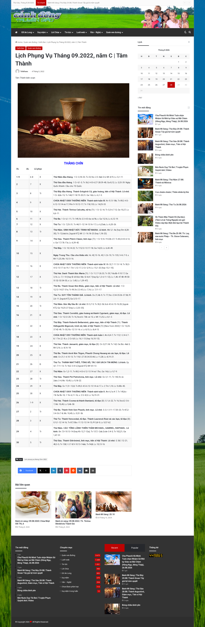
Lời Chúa (55, 32)
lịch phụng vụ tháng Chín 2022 (36, 459)
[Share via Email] (86, 470)
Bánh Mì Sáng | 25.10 (105, 514)
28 (171, 85)
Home (19, 42)
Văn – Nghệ (95, 32)
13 (164, 73)
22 (178, 79)
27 (164, 85)
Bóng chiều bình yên (164, 155)
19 (156, 79)
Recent (114, 548)
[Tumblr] (60, 470)
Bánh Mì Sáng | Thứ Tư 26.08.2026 (170, 204)
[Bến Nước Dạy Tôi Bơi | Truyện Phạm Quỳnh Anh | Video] (145, 171)
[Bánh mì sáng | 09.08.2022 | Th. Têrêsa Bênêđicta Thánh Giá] (73, 504)
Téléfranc (24, 71)
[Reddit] (73, 470)
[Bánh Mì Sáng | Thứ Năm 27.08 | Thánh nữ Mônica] (145, 183)
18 (149, 79)
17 (142, 79)
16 (186, 73)
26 (156, 85)
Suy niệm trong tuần (70, 591)
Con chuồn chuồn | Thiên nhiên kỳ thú (172, 192)
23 (186, 79)
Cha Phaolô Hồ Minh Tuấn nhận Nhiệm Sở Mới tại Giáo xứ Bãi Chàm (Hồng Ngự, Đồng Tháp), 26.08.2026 (171, 118)
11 (149, 73)
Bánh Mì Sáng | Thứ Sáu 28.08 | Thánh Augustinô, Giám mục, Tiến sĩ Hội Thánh (78, 3)
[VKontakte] (80, 470)
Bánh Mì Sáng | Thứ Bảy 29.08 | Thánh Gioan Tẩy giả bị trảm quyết (133, 578)
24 (142, 85)
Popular (134, 548)
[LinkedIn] (53, 470)
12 (156, 73)
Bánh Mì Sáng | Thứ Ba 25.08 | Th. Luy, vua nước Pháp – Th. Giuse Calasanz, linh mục (172, 236)
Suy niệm (41, 32)
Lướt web (81, 32)
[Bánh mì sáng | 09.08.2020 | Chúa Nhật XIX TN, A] (33, 504)
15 (178, 73)
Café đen (42, 42)
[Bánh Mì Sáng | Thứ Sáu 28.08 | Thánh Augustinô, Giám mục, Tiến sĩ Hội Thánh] (145, 145)
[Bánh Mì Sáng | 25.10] (114, 501)
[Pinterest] (66, 470)
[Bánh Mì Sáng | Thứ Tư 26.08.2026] (145, 208)
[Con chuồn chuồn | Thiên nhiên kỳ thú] (145, 196)
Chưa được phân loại (70, 586)
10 (142, 73)
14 (171, 73)
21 (171, 79)
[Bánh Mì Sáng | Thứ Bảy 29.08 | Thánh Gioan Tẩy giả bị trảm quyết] (145, 132)
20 (164, 79)
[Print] (93, 470)
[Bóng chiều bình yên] (145, 158)
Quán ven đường (113, 32)
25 (149, 85)
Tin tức (68, 32)
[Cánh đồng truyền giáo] (37, 17)
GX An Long (26, 32)
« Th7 (140, 98)
